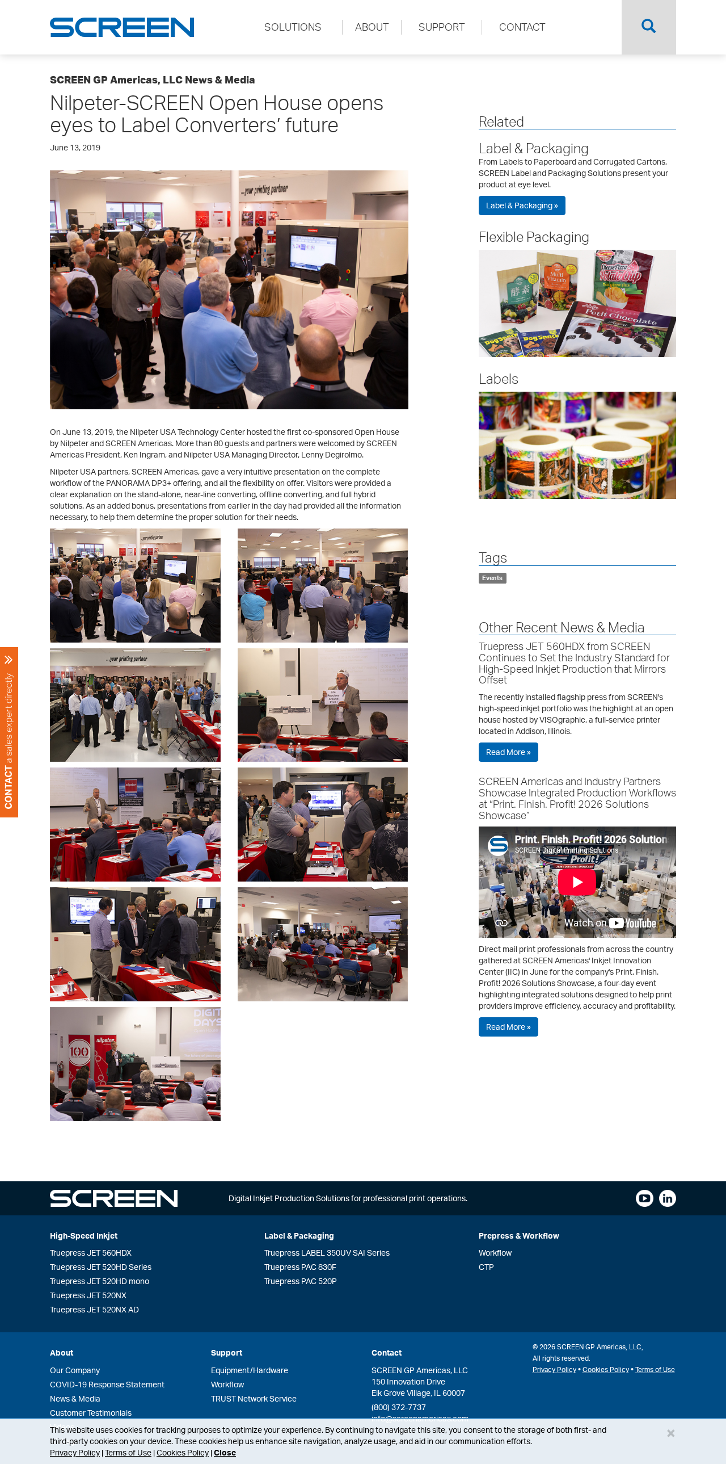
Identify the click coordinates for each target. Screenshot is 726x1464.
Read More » (508, 752)
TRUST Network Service (254, 1398)
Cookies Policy (183, 1452)
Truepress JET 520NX (88, 1295)
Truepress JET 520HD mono (99, 1281)
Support (226, 1352)
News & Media (75, 1398)
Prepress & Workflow (519, 1235)
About (61, 1352)
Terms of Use (128, 1452)
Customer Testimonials (91, 1412)
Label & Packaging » (522, 205)
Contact (387, 1352)
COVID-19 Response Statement (107, 1384)
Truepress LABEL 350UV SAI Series (327, 1252)
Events (492, 578)
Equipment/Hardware (249, 1370)
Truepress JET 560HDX (91, 1252)
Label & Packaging (534, 148)
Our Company (75, 1370)
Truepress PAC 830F (300, 1267)
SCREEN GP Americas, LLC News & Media (152, 79)
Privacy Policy (75, 1452)
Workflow (495, 1252)
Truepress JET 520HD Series (100, 1267)
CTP (486, 1267)
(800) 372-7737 (399, 1407)
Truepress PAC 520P (300, 1281)
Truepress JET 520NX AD (94, 1309)
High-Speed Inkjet (83, 1235)
